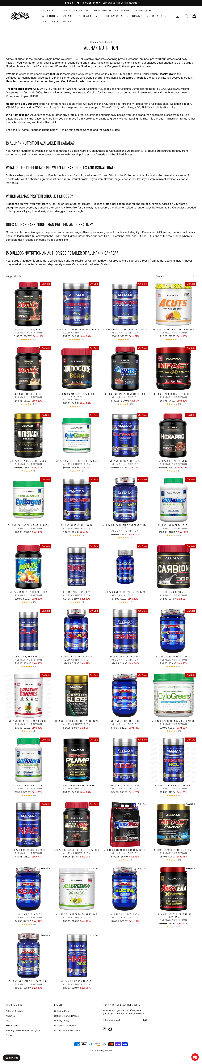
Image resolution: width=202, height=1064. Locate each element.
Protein (48, 10)
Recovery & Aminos (132, 10)
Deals (157, 16)
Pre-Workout (73, 10)
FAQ (8, 1020)
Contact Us (12, 1035)
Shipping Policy (62, 1011)
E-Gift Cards (12, 1025)
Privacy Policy (61, 1020)
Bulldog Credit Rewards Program (23, 1030)
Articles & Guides (56, 21)
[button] (195, 1057)
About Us (11, 1015)
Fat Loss (48, 16)
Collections (104, 42)
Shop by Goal (114, 16)
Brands (139, 16)
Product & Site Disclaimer (67, 1030)
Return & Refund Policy (66, 1015)
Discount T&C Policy (65, 1025)
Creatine (100, 10)
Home (93, 42)
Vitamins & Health (79, 16)
